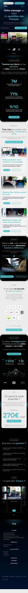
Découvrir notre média (7, 276)
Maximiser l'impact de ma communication (11, 536)
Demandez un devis (8, 3)
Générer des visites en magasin (9, 534)
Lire (14, 510)
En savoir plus (14, 117)
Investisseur (14, 558)
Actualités (14, 560)
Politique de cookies (19, 576)
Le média (14, 530)
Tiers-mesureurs (14, 501)
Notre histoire (6, 551)
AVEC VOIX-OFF (22, 255)
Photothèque (14, 563)
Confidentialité (12, 576)
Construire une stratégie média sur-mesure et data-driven (14, 537)
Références (14, 542)
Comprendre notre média (14, 142)
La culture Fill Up (14, 549)
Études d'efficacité (7, 539)
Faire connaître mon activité (9, 532)
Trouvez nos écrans (19, 3)
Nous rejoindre (6, 555)
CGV (25, 576)
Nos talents (5, 553)
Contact (6, 579)
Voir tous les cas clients (14, 330)
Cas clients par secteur (8, 544)
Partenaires (6, 546)
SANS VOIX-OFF (5, 255)
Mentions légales (5, 576)
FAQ (3, 579)
